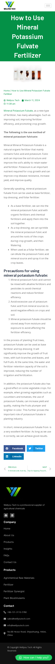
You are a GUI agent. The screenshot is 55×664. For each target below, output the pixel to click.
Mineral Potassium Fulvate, (18, 110)
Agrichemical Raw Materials (19, 577)
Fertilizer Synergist (14, 591)
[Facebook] (6, 515)
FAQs (6, 555)
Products (9, 541)
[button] (34, 657)
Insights (8, 548)
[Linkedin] (12, 515)
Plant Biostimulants (14, 598)
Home (7, 90)
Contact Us (10, 562)
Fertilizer (8, 584)
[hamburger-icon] (48, 6)
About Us (9, 535)
